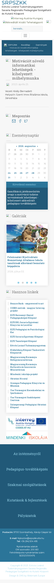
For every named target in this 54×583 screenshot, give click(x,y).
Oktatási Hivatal (19, 378)
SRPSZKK (12, 45)
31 (9, 177)
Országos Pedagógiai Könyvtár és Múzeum (27, 384)
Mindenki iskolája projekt (24, 374)
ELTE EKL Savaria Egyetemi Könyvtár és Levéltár (24, 323)
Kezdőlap (25, 45)
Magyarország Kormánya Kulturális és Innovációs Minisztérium (23, 367)
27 (27, 173)
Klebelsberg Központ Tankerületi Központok (27, 351)
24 (9, 173)
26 (21, 173)
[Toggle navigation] (25, 35)
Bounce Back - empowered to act (27, 303)
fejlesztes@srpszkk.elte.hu (31, 538)
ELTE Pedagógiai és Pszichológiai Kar (27, 331)
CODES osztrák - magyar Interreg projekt (27, 309)
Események (41, 45)
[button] (9, 283)
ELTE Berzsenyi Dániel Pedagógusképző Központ (23, 316)
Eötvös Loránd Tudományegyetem (28, 345)
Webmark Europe (36, 575)
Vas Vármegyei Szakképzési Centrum (25, 399)
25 (15, 173)
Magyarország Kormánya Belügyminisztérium (23, 358)
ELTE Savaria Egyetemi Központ (26, 336)
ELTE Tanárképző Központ (23, 341)
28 (33, 173)
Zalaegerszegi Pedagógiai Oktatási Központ (28, 406)
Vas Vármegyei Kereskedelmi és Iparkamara (27, 391)
